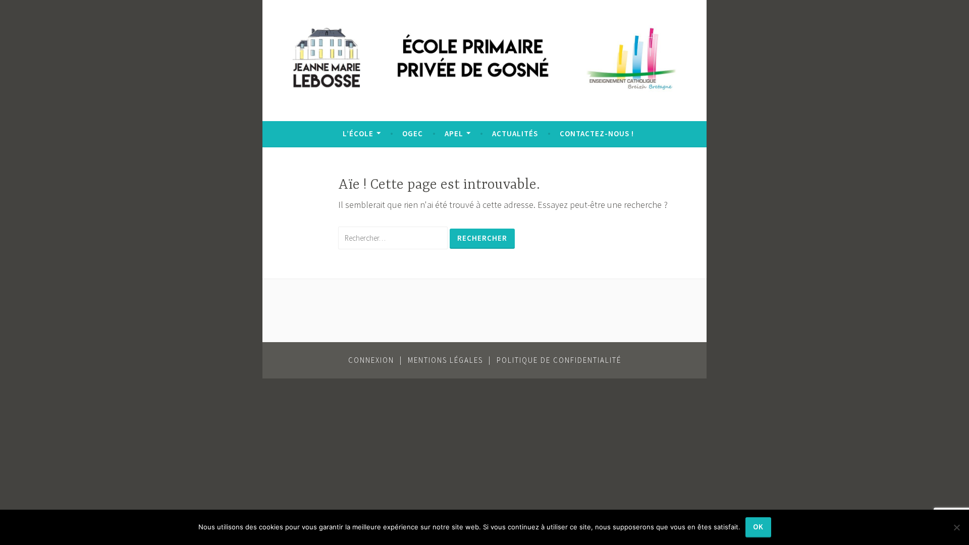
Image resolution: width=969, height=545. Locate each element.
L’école (358, 133)
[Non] (956, 527)
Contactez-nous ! (597, 133)
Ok (758, 526)
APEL (454, 133)
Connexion (371, 360)
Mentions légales (445, 360)
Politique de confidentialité (559, 360)
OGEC (412, 133)
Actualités (515, 133)
